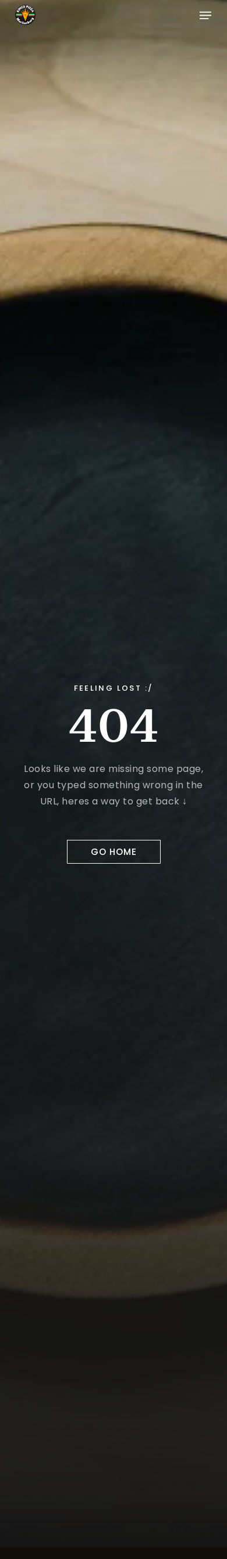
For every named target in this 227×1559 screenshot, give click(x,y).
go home (114, 852)
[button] (205, 14)
